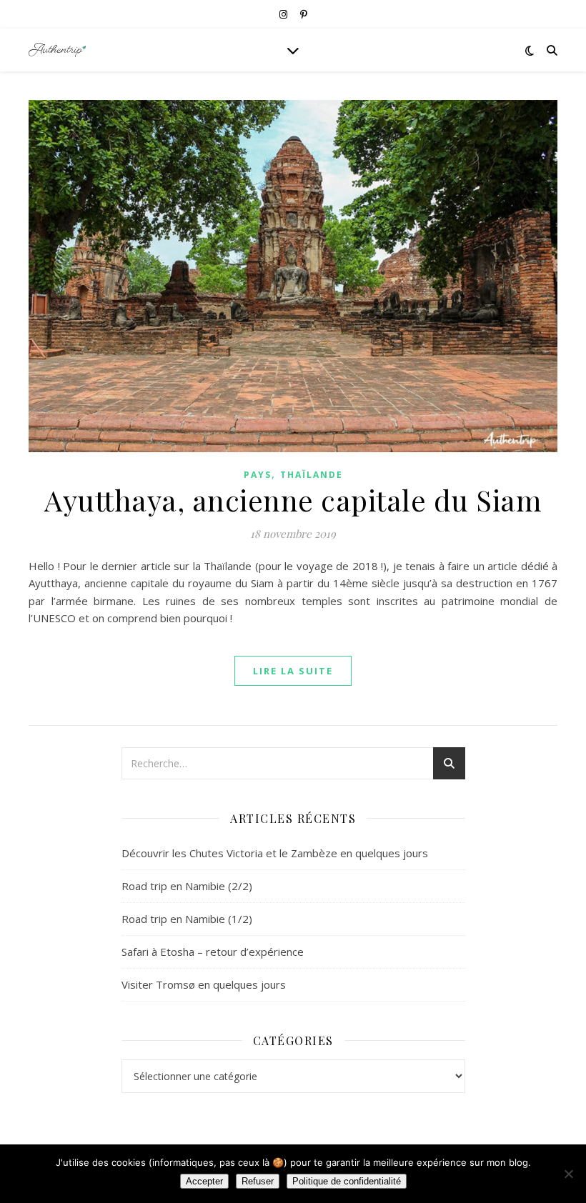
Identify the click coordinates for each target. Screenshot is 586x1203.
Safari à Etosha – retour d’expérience (212, 951)
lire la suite (293, 670)
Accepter (204, 1181)
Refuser (258, 1181)
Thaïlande (311, 475)
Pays (258, 475)
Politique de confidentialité (346, 1181)
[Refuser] (568, 1174)
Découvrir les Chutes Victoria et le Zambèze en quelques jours (274, 853)
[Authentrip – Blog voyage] (57, 50)
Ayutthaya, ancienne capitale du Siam (293, 500)
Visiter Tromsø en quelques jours (203, 984)
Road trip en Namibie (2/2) (186, 886)
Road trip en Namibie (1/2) (186, 919)
